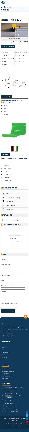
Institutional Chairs (11, 205)
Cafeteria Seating (10, 194)
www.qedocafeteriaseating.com (12, 409)
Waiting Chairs (9, 209)
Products (4, 349)
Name (3, 259)
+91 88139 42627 (9, 400)
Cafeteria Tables (10, 201)
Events (3, 354)
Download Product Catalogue (11, 220)
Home (18, 8)
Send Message (9, 311)
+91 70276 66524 (9, 403)
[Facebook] (3, 335)
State (3, 270)
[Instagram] (8, 335)
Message (4, 291)
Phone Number (6, 275)
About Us (4, 347)
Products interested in (8, 286)
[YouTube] (16, 335)
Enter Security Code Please (9, 303)
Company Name (6, 264)
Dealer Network (5, 352)
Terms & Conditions (19, 423)
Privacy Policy (9, 423)
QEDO (21, 426)
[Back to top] (25, 316)
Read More (14, 245)
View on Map (9, 391)
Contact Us (4, 359)
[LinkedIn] (12, 335)
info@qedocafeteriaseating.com (12, 406)
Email (3, 280)
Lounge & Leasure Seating (13, 197)
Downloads (4, 357)
